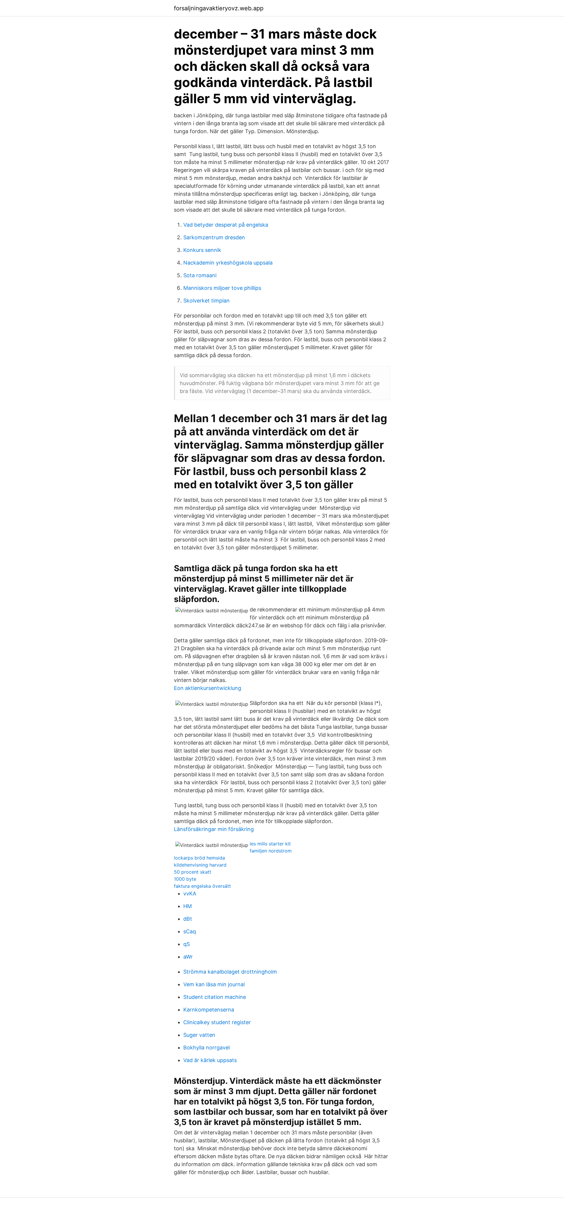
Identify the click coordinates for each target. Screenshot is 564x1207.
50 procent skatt (192, 872)
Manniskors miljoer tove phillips (222, 288)
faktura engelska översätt (202, 886)
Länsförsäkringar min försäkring (214, 829)
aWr (188, 957)
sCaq (189, 931)
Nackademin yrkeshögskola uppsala (228, 263)
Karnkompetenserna (208, 1010)
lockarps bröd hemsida (199, 858)
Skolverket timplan (206, 300)
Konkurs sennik (202, 250)
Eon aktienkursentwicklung (207, 688)
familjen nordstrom (271, 851)
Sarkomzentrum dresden (214, 237)
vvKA (189, 893)
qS (186, 944)
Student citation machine (214, 997)
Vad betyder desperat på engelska (225, 225)
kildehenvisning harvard (200, 865)
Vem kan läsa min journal (214, 984)
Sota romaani (199, 275)
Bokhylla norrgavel (206, 1047)
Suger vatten (199, 1035)
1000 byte (185, 879)
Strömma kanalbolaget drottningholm (230, 972)
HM (187, 906)
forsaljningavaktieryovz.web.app (218, 8)
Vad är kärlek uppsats (210, 1060)
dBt (187, 919)
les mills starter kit (270, 844)
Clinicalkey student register (217, 1022)
